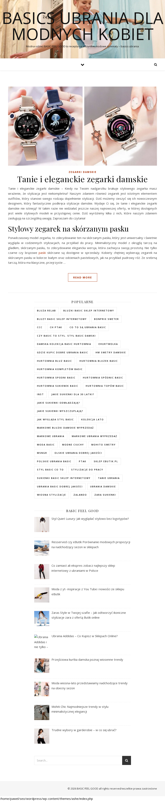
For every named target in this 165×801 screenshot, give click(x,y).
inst (40, 394)
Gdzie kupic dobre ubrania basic (62, 352)
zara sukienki (105, 494)
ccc (39, 327)
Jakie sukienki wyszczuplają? (60, 410)
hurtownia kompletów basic (60, 369)
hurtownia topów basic (105, 385)
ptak (82, 461)
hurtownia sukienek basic (57, 385)
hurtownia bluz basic (54, 360)
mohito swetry (103, 444)
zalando (80, 494)
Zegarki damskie (83, 172)
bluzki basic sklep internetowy (88, 310)
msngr (42, 452)
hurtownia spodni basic (56, 377)
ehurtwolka (108, 343)
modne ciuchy (73, 444)
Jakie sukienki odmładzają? (58, 402)
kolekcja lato (92, 419)
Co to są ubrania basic (88, 327)
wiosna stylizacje (51, 494)
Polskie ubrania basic (54, 461)
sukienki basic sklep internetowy (64, 478)
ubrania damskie (103, 486)
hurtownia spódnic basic (103, 377)
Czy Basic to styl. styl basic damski (66, 335)
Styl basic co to (50, 469)
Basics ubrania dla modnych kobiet (82, 26)
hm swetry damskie (111, 352)
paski (42, 253)
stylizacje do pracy (87, 469)
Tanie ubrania (109, 478)
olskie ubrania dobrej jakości (78, 452)
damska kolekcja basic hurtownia (64, 343)
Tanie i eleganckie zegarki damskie (82, 179)
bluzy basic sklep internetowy (62, 318)
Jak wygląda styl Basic (55, 419)
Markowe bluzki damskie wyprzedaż (65, 427)
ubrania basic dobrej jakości (60, 486)
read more (82, 277)
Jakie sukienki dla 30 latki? (72, 394)
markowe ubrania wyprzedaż (94, 436)
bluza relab (46, 310)
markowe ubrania (50, 436)
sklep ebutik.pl (106, 461)
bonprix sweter (106, 318)
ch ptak (56, 327)
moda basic (46, 444)
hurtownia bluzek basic (98, 360)
